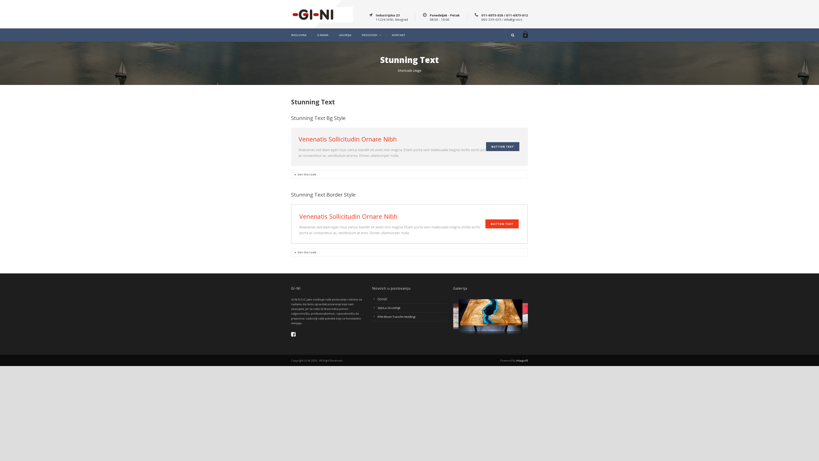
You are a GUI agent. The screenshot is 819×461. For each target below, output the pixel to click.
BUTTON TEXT (502, 147)
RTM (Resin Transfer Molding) (396, 317)
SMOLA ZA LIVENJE (389, 308)
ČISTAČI (382, 299)
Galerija (345, 35)
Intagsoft (522, 360)
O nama (322, 35)
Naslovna (298, 35)
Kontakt (398, 35)
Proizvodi (369, 35)
